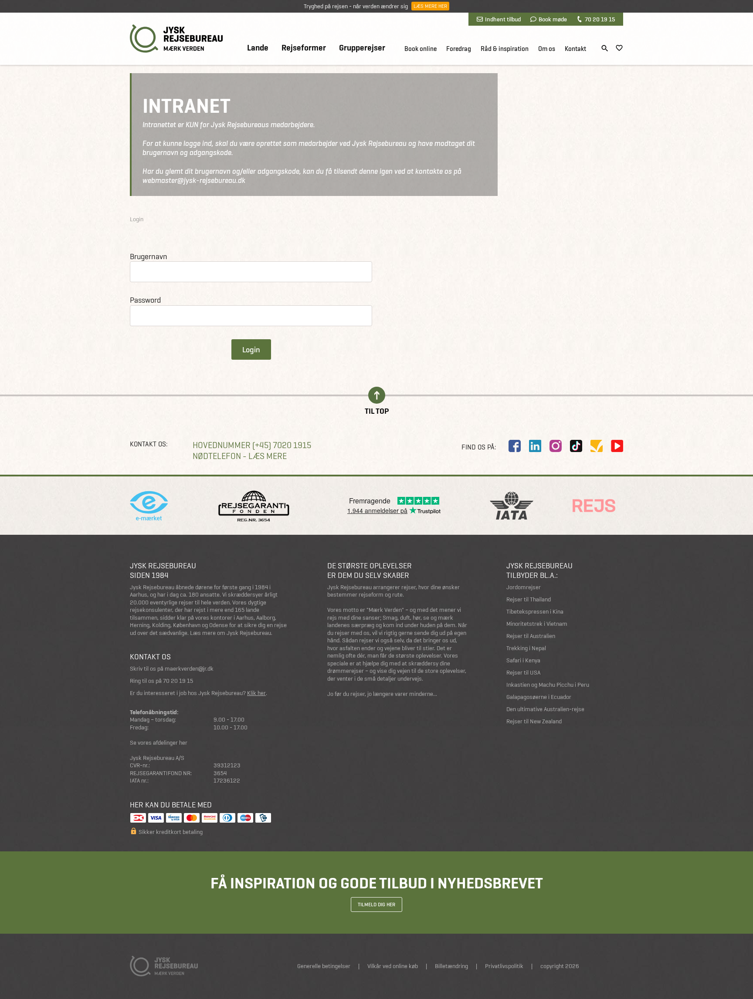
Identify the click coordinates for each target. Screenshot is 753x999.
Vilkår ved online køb (392, 966)
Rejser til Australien (530, 636)
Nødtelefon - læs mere (240, 456)
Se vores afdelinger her (158, 742)
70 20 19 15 (600, 19)
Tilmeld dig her (376, 904)
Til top (377, 410)
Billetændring (451, 966)
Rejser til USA (523, 672)
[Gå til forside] (176, 38)
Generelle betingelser (323, 966)
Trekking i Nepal (526, 648)
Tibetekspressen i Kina (534, 611)
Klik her (256, 693)
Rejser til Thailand (528, 599)
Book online (420, 48)
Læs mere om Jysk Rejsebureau (230, 633)
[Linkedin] (535, 446)
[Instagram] (555, 446)
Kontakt (575, 48)
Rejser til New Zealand (534, 721)
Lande (257, 48)
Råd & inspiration (505, 48)
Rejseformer (304, 48)
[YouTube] (617, 446)
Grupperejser (362, 48)
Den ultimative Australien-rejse (545, 709)
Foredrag (458, 48)
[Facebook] (515, 446)
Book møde (553, 19)
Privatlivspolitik (504, 966)
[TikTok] (576, 446)
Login (251, 349)
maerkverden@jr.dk (189, 668)
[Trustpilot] (596, 446)
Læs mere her (430, 6)
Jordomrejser (523, 587)
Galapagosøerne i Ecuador (538, 697)
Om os (546, 48)
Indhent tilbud (503, 19)
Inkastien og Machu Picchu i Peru (547, 684)
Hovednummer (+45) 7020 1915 (252, 445)
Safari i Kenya (523, 660)
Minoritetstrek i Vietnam (536, 624)
